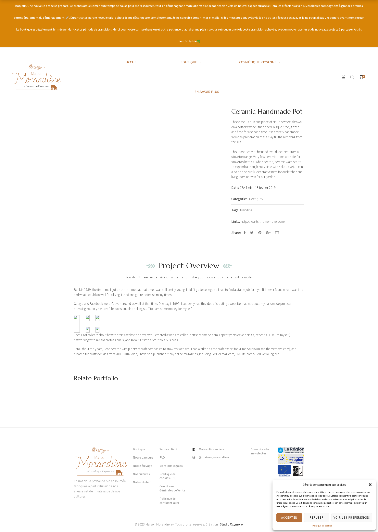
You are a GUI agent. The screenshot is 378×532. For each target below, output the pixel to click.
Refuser (317, 517)
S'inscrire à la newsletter (260, 451)
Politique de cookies (322, 525)
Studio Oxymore (231, 524)
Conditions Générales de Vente (172, 488)
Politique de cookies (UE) (167, 476)
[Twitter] (252, 233)
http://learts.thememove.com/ (263, 221)
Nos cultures (141, 474)
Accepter (289, 517)
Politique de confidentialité (169, 501)
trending (246, 210)
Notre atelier (142, 482)
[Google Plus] (268, 233)
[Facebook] (244, 233)
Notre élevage (142, 466)
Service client (168, 449)
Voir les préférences (352, 517)
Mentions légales (171, 466)
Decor (253, 198)
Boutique (139, 449)
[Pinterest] (259, 233)
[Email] (277, 233)
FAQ (162, 458)
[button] (370, 485)
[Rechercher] (352, 77)
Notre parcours (143, 458)
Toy (260, 198)
